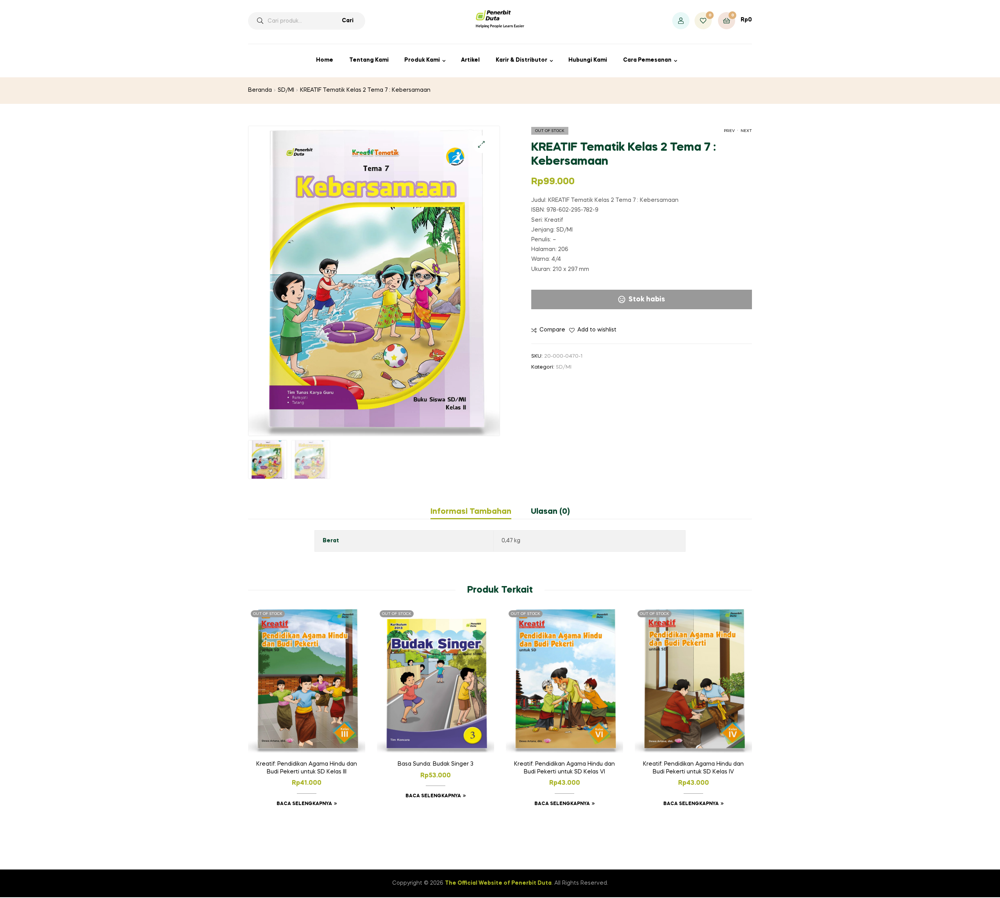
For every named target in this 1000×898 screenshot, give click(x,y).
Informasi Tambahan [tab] (470, 512)
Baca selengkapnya (304, 804)
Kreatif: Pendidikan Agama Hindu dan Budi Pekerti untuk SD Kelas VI (564, 768)
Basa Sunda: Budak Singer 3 (435, 764)
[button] (481, 144)
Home (324, 60)
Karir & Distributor (521, 60)
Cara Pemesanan (647, 60)
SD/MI (286, 90)
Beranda (260, 90)
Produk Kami (422, 60)
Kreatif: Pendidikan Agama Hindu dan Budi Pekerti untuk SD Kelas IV (693, 768)
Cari (348, 20)
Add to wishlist (596, 330)
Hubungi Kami (587, 60)
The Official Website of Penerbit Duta (498, 883)
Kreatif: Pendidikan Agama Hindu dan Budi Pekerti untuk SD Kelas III (306, 768)
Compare (552, 330)
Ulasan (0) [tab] (550, 512)
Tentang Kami (369, 60)
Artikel (470, 60)
